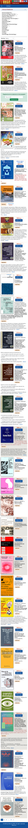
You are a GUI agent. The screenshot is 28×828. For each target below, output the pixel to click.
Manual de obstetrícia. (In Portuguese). (20, 485)
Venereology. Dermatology (9, 34)
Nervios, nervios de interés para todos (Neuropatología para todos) (19, 635)
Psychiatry (4, 25)
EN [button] (20, 1)
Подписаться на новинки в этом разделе (14, 94)
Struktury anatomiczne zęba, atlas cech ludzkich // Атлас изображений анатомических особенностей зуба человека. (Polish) (20, 406)
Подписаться (14, 99)
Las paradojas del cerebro (20, 224)
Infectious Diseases (7, 17)
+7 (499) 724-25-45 (15, 3)
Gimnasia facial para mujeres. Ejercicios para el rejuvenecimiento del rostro (20, 74)
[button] (22, 1)
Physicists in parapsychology (18, 780)
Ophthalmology (6, 21)
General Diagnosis (7, 12)
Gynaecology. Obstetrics (8, 15)
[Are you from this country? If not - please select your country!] (12, 1)
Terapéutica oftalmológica (17, 699)
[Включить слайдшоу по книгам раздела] (15, 38)
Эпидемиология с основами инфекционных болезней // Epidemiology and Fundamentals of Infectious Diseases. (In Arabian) (20, 762)
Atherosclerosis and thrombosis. (19, 544)
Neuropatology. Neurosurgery (10, 18)
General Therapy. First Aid (8, 14)
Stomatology (5, 30)
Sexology (4, 28)
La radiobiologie (18, 281)
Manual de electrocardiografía (19, 677)
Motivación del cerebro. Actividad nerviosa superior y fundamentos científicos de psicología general (20, 657)
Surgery (4, 31)
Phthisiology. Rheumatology (9, 24)
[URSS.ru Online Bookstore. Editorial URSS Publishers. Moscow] (5, 2)
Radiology (4, 27)
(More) (22, 63)
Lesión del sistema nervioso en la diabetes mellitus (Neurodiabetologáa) (20, 466)
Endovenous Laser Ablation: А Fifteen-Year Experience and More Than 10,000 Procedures (20, 194)
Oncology (4, 20)
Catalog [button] (8, 6)
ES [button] (18, 1)
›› (11, 204)
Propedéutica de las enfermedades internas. (20, 171)
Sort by (3, 38)
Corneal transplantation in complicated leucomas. (20, 525)
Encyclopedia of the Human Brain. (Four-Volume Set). (19, 437)
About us (14, 825)
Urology (4, 33)
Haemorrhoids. (18, 502)
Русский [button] (15, 1)
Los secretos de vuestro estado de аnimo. (20, 583)
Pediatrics (4, 22)
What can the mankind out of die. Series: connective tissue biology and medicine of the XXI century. (20, 608)
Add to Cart (19, 43)
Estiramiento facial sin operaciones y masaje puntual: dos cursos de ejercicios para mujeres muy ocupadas (20, 112)
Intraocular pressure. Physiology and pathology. (19, 565)
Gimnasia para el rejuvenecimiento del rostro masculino (19, 48)
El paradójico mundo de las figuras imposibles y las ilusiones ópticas (20, 139)
